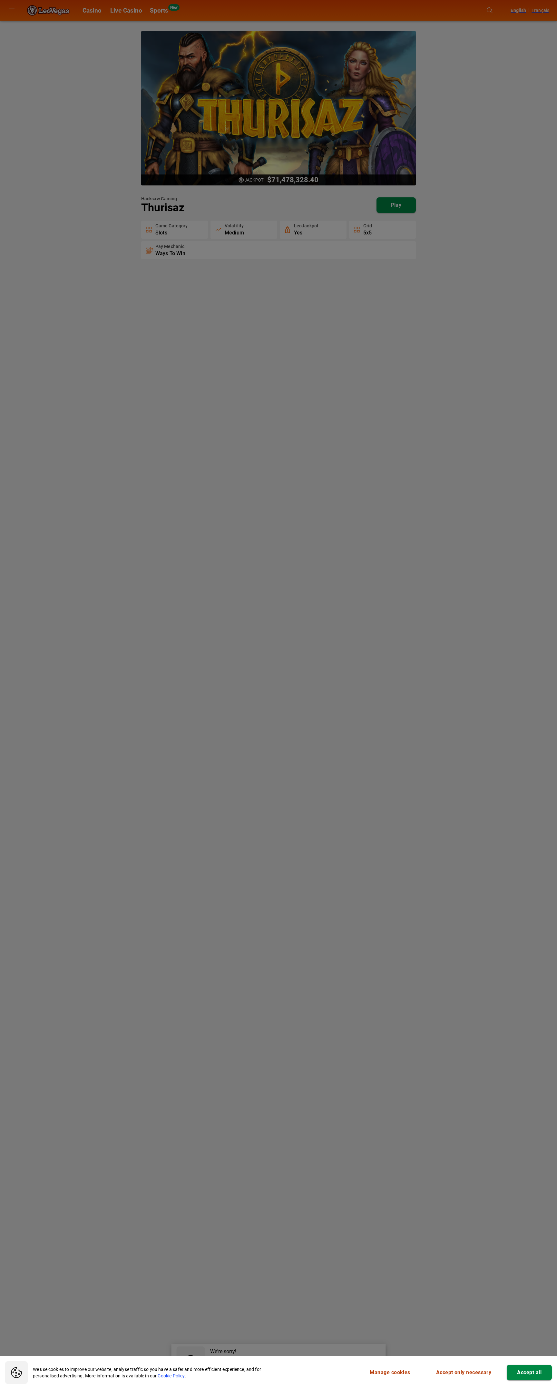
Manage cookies (390, 1372)
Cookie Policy (171, 1375)
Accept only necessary (464, 1372)
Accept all (529, 1372)
